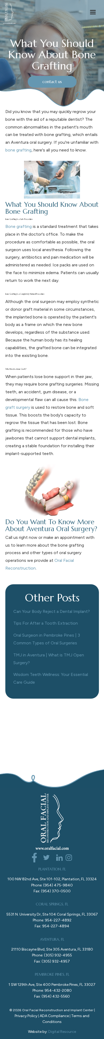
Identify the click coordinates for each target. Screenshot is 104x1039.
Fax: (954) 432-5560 (52, 996)
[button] (93, 13)
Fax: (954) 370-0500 (52, 891)
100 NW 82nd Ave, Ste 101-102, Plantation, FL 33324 (52, 879)
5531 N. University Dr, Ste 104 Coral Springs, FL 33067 (52, 914)
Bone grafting (18, 226)
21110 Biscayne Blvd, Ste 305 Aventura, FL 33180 (52, 949)
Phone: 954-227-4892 (52, 920)
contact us (52, 81)
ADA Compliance (54, 1016)
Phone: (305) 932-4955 (52, 955)
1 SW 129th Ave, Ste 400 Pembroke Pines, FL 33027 (52, 984)
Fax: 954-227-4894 (52, 926)
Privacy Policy (26, 1016)
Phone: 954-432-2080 (52, 990)
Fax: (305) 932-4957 (52, 961)
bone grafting (18, 150)
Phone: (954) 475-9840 (52, 885)
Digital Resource (62, 1031)
